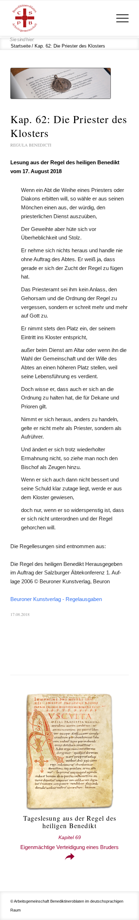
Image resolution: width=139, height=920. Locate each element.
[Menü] (119, 18)
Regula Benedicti (30, 145)
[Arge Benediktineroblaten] (57, 18)
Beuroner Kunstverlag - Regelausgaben (56, 599)
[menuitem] (119, 18)
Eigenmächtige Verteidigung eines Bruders (69, 842)
